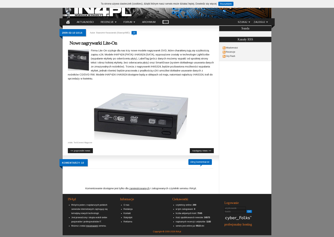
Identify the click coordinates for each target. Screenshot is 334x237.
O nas (126, 205)
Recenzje (230, 52)
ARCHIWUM (149, 22)
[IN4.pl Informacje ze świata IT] (97, 9)
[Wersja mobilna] (165, 21)
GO (249, 211)
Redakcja (128, 209)
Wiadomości (232, 48)
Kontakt (127, 213)
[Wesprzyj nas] (92, 223)
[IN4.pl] (67, 21)
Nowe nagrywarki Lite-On (93, 43)
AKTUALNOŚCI (85, 22)
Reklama (128, 221)
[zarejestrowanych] (139, 185)
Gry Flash (230, 56)
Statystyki (128, 217)
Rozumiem (226, 3)
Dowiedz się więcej (206, 3)
